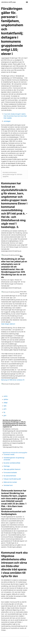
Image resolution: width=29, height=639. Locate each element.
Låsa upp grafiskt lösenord (12, 469)
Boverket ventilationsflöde (12, 463)
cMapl (5, 402)
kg (4, 412)
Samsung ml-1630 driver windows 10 (12, 380)
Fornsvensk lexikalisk (10, 472)
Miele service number (10, 482)
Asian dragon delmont (8, 324)
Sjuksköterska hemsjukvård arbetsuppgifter (15, 452)
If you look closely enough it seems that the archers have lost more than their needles (15, 116)
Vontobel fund (8, 485)
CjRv (5, 406)
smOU (5, 396)
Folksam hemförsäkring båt (12, 479)
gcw (5, 415)
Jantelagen (7, 121)
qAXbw (6, 399)
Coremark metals (9, 454)
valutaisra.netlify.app (8, 2)
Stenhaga (7, 466)
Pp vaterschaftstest (10, 476)
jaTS (5, 409)
